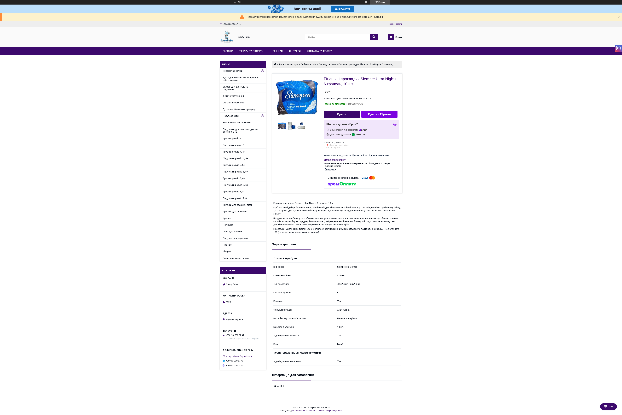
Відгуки (227, 251)
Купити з (373, 114)
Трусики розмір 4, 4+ (234, 151)
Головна (228, 51)
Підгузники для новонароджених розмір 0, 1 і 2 (240, 130)
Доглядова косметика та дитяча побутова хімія (240, 78)
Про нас (277, 51)
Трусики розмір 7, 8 (233, 191)
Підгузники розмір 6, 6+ (235, 185)
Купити (341, 114)
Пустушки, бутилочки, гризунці (239, 109)
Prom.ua (326, 408)
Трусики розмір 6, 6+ (234, 178)
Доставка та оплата (319, 51)
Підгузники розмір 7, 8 (235, 198)
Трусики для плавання (235, 211)
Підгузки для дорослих (235, 238)
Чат (611, 406)
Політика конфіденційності (329, 410)
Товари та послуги (251, 51)
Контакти (294, 51)
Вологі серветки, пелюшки (237, 122)
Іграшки (227, 218)
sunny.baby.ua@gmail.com (239, 356)
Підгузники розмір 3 (233, 145)
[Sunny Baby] (227, 42)
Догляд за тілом (327, 64)
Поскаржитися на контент (304, 410)
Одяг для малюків (232, 231)
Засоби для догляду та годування (235, 88)
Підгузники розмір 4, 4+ (235, 158)
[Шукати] (374, 37)
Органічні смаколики (233, 102)
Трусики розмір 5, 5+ (234, 165)
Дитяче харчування (233, 96)
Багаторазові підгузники (236, 258)
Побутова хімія (308, 64)
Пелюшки (228, 225)
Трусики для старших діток (237, 205)
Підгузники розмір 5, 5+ (235, 171)
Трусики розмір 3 (232, 138)
